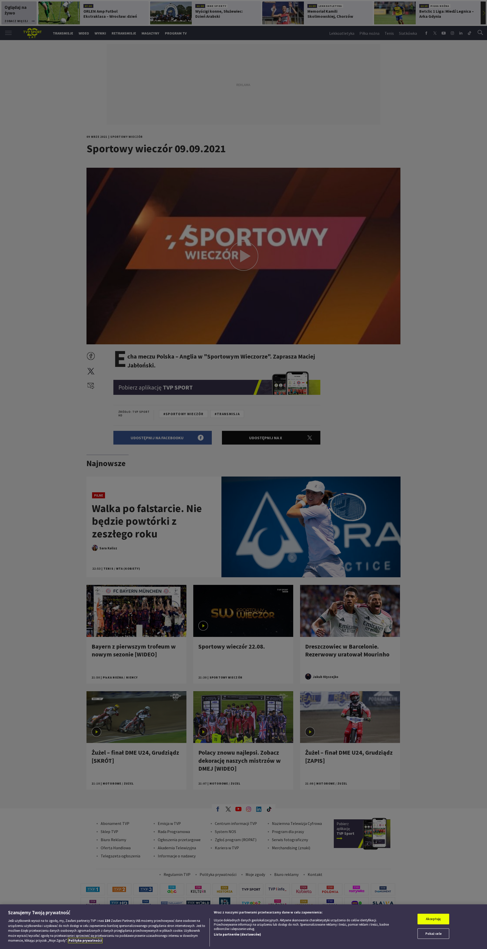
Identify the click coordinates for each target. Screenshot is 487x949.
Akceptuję (433, 919)
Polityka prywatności (85, 940)
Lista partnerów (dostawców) (237, 934)
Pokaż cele (433, 933)
